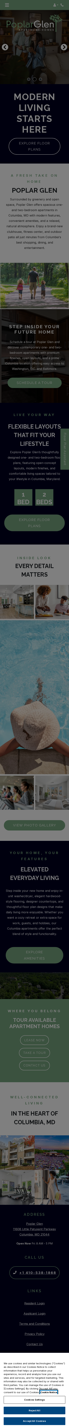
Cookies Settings (34, 1399)
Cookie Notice (48, 1392)
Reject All (34, 1410)
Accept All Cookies (34, 1420)
